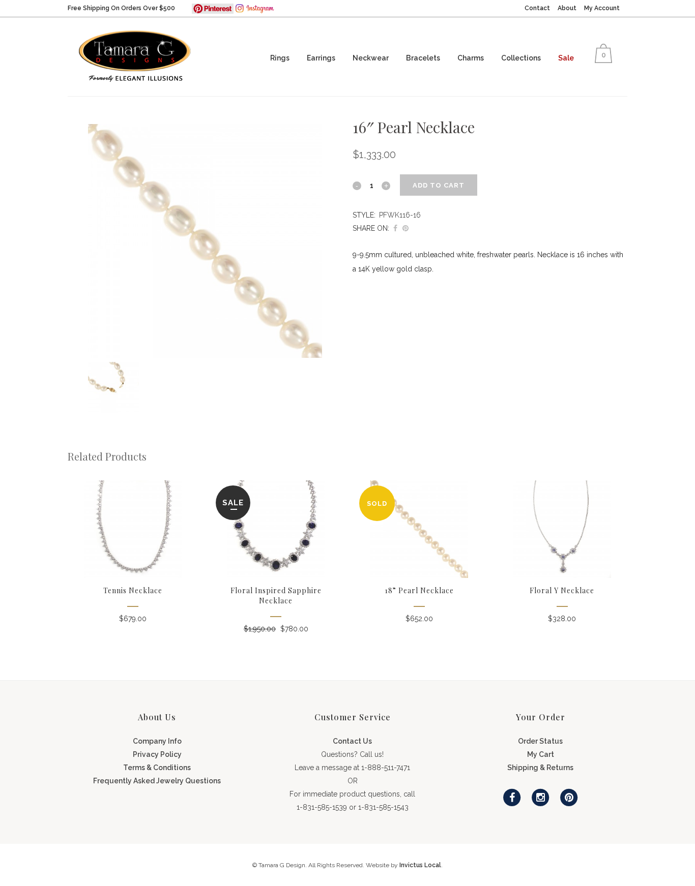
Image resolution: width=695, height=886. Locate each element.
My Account (602, 8)
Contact (537, 8)
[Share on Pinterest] (405, 228)
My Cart (540, 754)
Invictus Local (420, 865)
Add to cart (439, 185)
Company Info (157, 741)
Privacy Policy (157, 754)
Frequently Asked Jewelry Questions (157, 781)
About (567, 8)
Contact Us (352, 741)
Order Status (540, 741)
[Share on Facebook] (395, 228)
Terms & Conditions (157, 767)
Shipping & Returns (540, 767)
